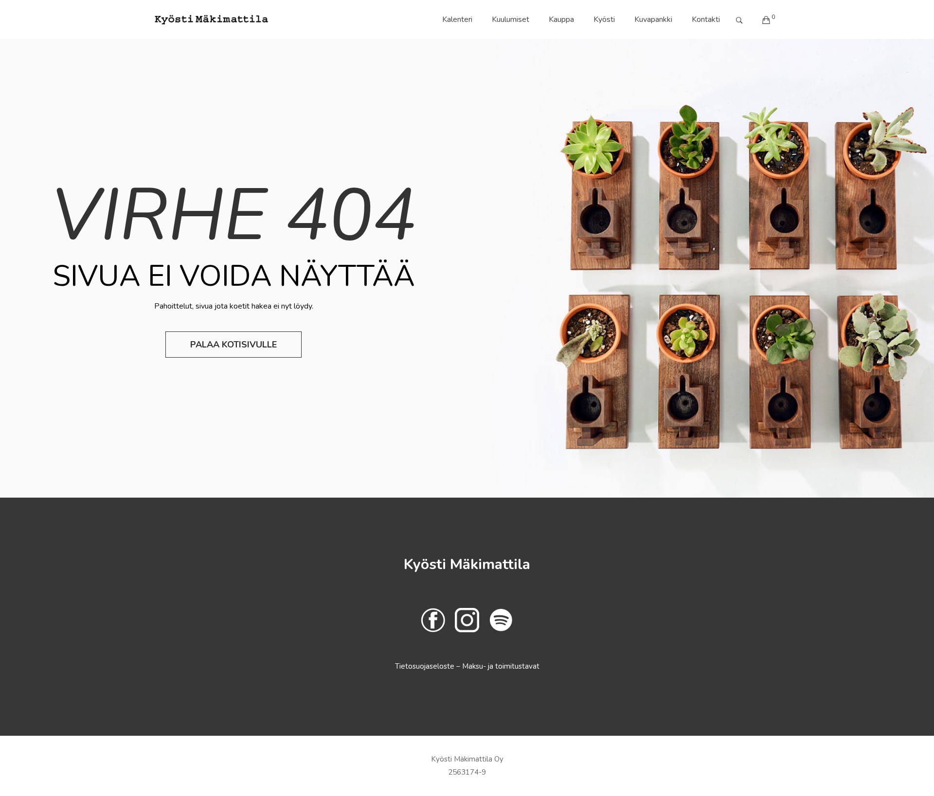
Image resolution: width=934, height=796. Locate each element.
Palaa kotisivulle (233, 344)
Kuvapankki (653, 19)
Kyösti (604, 19)
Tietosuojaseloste (425, 666)
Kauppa (561, 19)
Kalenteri (457, 19)
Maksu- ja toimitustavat (500, 666)
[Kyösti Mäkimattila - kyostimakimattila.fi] (211, 19)
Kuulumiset (510, 19)
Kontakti (706, 19)
